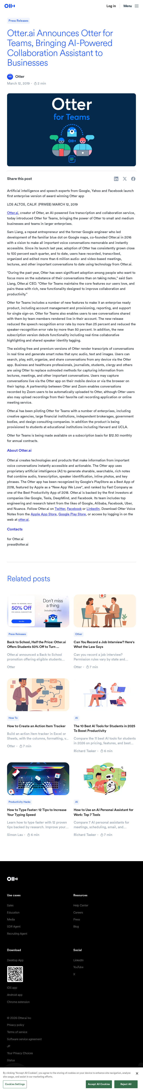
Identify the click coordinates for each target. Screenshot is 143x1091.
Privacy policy (15, 1025)
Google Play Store (72, 514)
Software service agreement (24, 1039)
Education (13, 913)
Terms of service (17, 1032)
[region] (71, 1079)
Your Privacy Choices (20, 1053)
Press (76, 920)
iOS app (12, 988)
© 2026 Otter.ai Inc (19, 1018)
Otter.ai (12, 213)
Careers (78, 913)
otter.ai (23, 519)
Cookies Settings (15, 1084)
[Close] (137, 1073)
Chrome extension (18, 1002)
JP (8, 1046)
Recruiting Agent (17, 934)
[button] (131, 6)
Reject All (125, 1084)
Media (11, 920)
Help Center (80, 906)
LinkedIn (93, 508)
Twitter (60, 508)
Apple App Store (44, 514)
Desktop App (15, 960)
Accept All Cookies (99, 1084)
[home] (9, 6)
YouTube (78, 967)
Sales (10, 906)
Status (11, 1060)
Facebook (74, 508)
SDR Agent (13, 927)
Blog (76, 927)
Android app (15, 995)
